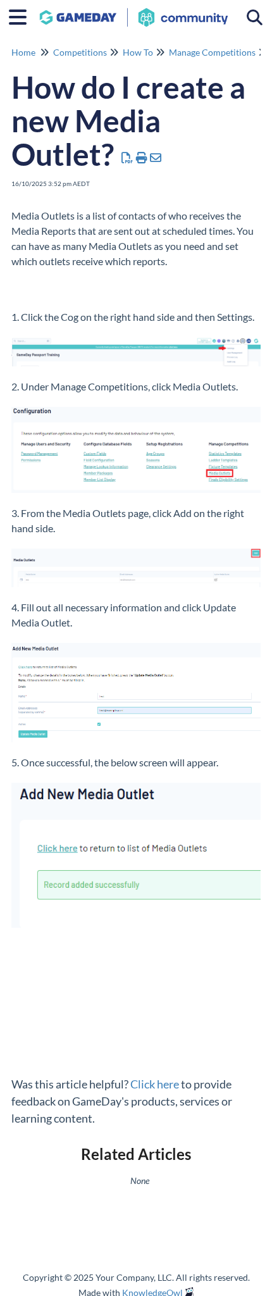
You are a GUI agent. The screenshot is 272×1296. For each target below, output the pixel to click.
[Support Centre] (134, 11)
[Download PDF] (127, 158)
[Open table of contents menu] (22, 15)
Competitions (80, 52)
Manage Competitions (212, 52)
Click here (154, 1084)
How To (138, 52)
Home (23, 52)
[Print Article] (142, 158)
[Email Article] (156, 158)
